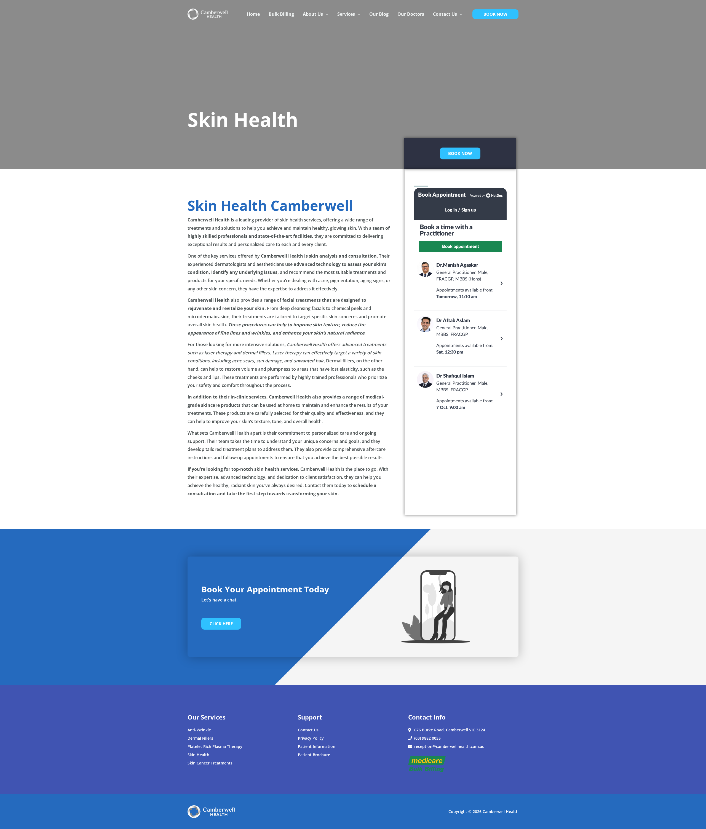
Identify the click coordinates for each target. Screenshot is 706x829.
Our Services (207, 717)
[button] (325, 14)
